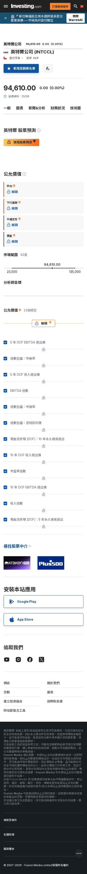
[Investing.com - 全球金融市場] (26, 6)
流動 (7, 692)
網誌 (7, 683)
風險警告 (9, 849)
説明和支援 (55, 701)
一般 (7, 108)
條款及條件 (10, 820)
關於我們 (53, 683)
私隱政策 (9, 834)
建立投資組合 (13, 701)
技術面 (75, 108)
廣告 (50, 692)
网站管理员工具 (14, 710)
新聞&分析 (37, 108)
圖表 (19, 108)
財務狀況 (58, 108)
